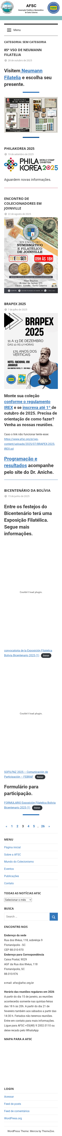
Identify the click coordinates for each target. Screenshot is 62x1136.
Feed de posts (12, 1104)
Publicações (11, 876)
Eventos (9, 869)
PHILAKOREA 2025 (19, 148)
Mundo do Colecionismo (19, 861)
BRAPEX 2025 (15, 303)
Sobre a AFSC (12, 854)
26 (43, 826)
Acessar (9, 1096)
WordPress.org (13, 1118)
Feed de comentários (16, 1111)
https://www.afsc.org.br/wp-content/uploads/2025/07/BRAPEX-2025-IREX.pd (29, 443)
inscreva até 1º (37, 407)
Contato (9, 883)
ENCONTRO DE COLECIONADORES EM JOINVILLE (23, 203)
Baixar (46, 655)
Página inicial (12, 847)
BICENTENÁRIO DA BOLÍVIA (27, 490)
